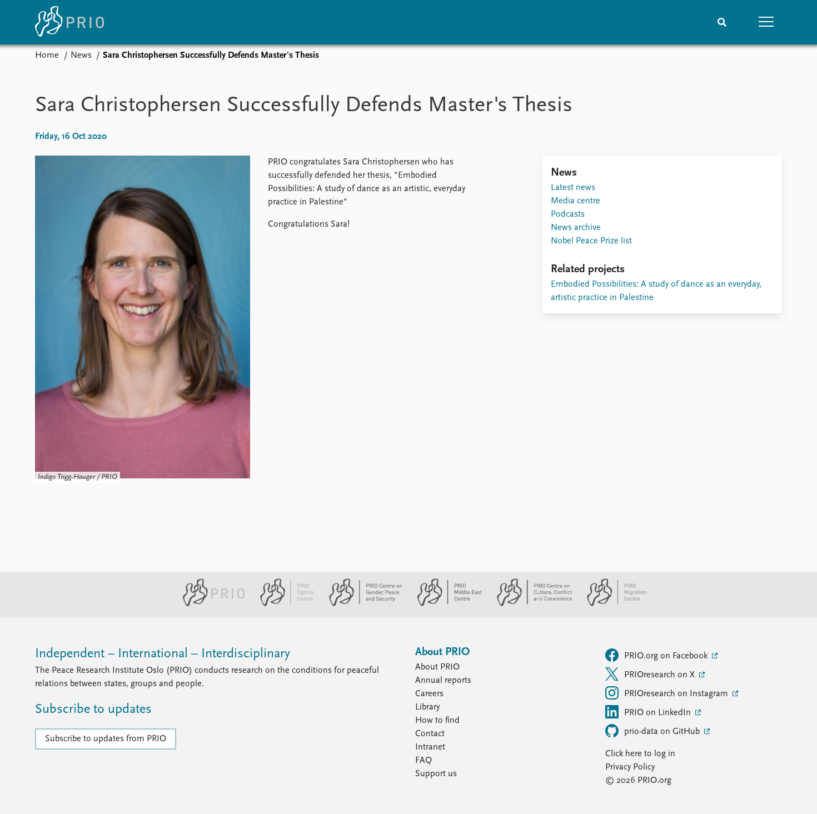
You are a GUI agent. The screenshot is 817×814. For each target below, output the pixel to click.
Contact (430, 734)
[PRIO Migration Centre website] (611, 604)
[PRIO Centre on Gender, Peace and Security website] (361, 604)
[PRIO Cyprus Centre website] (282, 604)
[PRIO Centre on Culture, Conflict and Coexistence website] (530, 604)
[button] (766, 22)
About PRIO (437, 667)
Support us (436, 774)
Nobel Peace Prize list (591, 241)
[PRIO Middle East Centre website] (445, 604)
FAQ (423, 760)
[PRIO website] (209, 604)
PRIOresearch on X (660, 675)
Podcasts (568, 214)
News (81, 55)
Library (427, 707)
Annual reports (443, 680)
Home (47, 55)
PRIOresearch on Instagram (677, 694)
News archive (576, 227)
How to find (437, 720)
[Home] (69, 22)
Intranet (430, 747)
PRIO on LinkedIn (658, 712)
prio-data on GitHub (663, 731)
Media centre (575, 201)
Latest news (573, 187)
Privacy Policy (630, 767)
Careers (429, 694)
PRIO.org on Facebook (667, 656)
